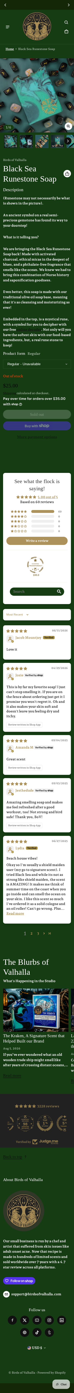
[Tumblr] (49, 1332)
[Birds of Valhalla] (37, 27)
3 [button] (38, 933)
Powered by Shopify (51, 1372)
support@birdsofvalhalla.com (36, 1294)
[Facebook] (12, 1320)
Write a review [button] (37, 541)
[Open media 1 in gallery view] (10, 141)
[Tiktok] (37, 1332)
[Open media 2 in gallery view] (26, 141)
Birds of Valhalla (23, 1372)
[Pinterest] (24, 1332)
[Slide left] (5, 4)
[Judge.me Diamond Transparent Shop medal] (35, 565)
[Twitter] (24, 1320)
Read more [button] (15, 913)
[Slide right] (68, 4)
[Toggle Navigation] (7, 26)
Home (10, 49)
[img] (16, 631)
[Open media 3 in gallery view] (42, 141)
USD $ (37, 1348)
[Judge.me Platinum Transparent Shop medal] (37, 1123)
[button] (66, 22)
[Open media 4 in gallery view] (57, 141)
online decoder (29, 329)
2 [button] (31, 933)
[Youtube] (37, 1320)
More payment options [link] (37, 437)
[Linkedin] (61, 1320)
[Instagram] (49, 1320)
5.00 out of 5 (48, 497)
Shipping (9, 393)
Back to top (12, 1156)
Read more (12, 1076)
